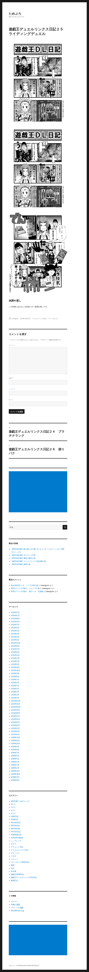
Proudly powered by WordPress (27, 965)
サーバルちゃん (53, 318)
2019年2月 (15, 768)
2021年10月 (15, 670)
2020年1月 (15, 734)
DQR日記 (14, 819)
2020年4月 (15, 725)
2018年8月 (15, 780)
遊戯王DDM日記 (17, 874)
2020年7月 (15, 716)
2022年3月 (15, 658)
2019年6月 (15, 756)
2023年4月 (15, 634)
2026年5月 (15, 615)
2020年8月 (15, 713)
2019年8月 (15, 750)
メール (12, 389)
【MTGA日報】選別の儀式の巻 (23, 558)
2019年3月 (15, 765)
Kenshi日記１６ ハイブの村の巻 (24, 585)
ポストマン (15, 853)
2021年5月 (15, 685)
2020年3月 (15, 728)
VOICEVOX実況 (17, 838)
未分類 (13, 871)
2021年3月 (15, 692)
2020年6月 (15, 719)
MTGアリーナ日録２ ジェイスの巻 (25, 588)
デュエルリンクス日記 (39, 318)
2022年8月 (15, 646)
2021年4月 (15, 689)
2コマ (13, 804)
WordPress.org (17, 910)
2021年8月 (15, 676)
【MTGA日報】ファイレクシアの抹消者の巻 (28, 561)
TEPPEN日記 (16, 835)
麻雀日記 (14, 880)
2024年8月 (15, 618)
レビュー (14, 859)
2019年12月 (15, 737)
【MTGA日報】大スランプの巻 (23, 555)
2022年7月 (15, 649)
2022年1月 (15, 664)
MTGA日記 (15, 825)
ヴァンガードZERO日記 (20, 862)
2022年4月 (15, 655)
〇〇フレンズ (16, 841)
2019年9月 (15, 746)
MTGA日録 (15, 828)
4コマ (13, 810)
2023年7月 (15, 624)
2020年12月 (16, 701)
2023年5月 (15, 631)
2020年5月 (15, 722)
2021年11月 (15, 667)
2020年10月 (16, 707)
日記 (12, 868)
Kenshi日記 (16, 822)
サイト (11, 400)
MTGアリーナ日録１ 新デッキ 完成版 (27, 591)
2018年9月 (15, 777)
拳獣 (12, 865)
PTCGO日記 (16, 832)
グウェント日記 (17, 847)
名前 (11, 378)
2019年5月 (15, 759)
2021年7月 (15, 679)
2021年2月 (15, 695)
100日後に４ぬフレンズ (20, 801)
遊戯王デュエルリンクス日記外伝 (24, 877)
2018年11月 (15, 771)
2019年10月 (15, 743)
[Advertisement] (38, 492)
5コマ (13, 813)
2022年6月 (15, 652)
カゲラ (13, 844)
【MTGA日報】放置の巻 (20, 564)
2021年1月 (15, 698)
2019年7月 (15, 753)
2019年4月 (15, 762)
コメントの (17, 907)
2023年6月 (15, 628)
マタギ (13, 856)
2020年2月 (15, 731)
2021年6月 (15, 682)
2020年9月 (15, 710)
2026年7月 (15, 612)
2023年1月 (15, 640)
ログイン (14, 901)
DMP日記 (15, 816)
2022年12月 (15, 643)
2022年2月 (15, 661)
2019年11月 (15, 740)
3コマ (13, 807)
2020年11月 (15, 704)
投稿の (15, 904)
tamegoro (15, 318)
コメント (12, 345)
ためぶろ (15, 13)
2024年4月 (15, 621)
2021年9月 (15, 673)
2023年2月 (15, 637)
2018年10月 (15, 774)
